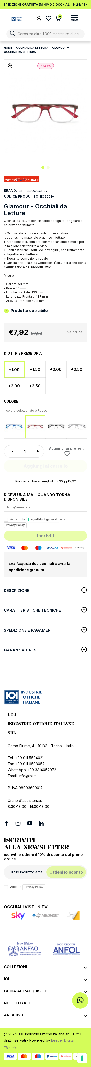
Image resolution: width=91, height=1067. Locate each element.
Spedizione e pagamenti (29, 630)
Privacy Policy (15, 525)
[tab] (45, 591)
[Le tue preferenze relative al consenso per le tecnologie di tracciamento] (82, 1058)
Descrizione (16, 590)
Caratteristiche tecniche (32, 610)
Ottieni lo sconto (66, 872)
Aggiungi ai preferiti (67, 448)
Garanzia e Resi (20, 650)
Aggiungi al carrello (46, 466)
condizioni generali (44, 519)
